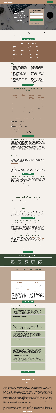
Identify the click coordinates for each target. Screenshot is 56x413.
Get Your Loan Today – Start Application (27, 371)
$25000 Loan (27, 263)
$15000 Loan (13, 263)
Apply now (36, 20)
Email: (30, 15)
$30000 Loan (33, 263)
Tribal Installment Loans (14, 163)
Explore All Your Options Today (27, 301)
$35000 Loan (40, 263)
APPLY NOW (49, 2)
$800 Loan (26, 260)
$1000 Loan (40, 260)
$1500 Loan (13, 261)
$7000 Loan (19, 262)
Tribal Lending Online (9, 2)
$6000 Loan (13, 262)
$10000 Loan (40, 262)
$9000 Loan (33, 262)
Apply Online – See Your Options (27, 173)
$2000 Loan (19, 261)
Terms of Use (31, 23)
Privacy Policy (40, 22)
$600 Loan (12, 260)
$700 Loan (19, 260)
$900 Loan (33, 260)
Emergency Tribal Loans (14, 167)
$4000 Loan (33, 261)
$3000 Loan (26, 261)
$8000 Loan (26, 262)
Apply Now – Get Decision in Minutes (27, 39)
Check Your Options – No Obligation (27, 85)
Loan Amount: (32, 12)
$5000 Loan (40, 261)
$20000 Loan (20, 263)
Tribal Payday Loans (14, 157)
